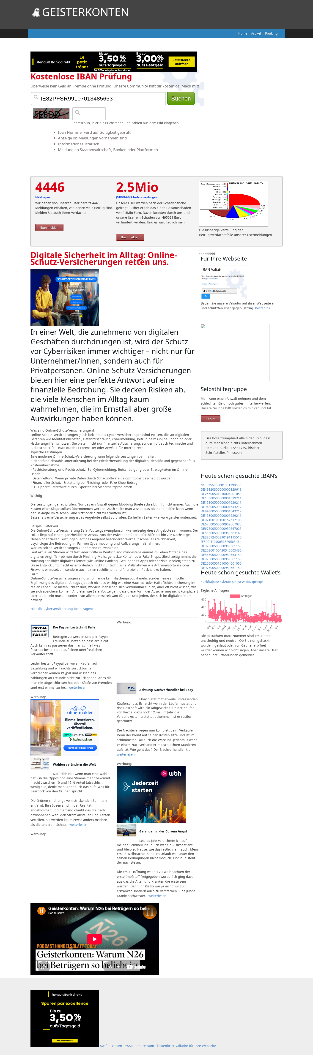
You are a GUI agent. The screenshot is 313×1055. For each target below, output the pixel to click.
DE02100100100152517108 (221, 520)
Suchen (181, 98)
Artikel (256, 33)
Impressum (145, 1046)
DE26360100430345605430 (221, 550)
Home (242, 33)
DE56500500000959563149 (221, 533)
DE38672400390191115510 (221, 537)
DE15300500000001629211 (221, 498)
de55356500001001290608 (221, 485)
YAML (129, 1046)
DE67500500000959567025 (221, 524)
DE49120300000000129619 (221, 489)
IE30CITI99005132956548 (220, 541)
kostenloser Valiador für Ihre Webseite (186, 1046)
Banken (116, 1046)
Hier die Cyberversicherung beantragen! (61, 608)
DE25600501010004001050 (221, 494)
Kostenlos (262, 308)
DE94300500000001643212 (221, 507)
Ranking (271, 33)
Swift (104, 1046)
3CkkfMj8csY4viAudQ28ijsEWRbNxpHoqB (232, 581)
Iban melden (49, 227)
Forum (210, 419)
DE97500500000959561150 (221, 546)
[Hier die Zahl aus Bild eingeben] (51, 113)
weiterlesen (77, 687)
